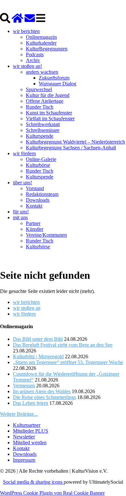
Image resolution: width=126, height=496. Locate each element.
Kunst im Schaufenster (49, 112)
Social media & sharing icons (33, 482)
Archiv (33, 60)
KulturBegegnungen (47, 48)
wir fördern (24, 153)
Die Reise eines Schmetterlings (44, 397)
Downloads (37, 200)
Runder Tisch (39, 107)
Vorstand (35, 188)
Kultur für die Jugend (47, 95)
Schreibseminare (42, 130)
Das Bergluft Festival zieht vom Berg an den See (62, 345)
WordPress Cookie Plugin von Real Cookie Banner (52, 493)
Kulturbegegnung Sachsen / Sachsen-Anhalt (71, 147)
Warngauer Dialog (57, 83)
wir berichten (26, 31)
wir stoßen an (26, 308)
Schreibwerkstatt (43, 124)
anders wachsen (42, 72)
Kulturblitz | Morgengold (38, 356)
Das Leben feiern (30, 403)
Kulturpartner (26, 425)
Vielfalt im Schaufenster (50, 118)
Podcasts (35, 54)
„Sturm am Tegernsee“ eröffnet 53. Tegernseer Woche (68, 362)
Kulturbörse (38, 165)
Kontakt (34, 206)
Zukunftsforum (54, 78)
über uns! (22, 182)
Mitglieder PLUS (30, 431)
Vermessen (24, 385)
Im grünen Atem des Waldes (41, 391)
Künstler (34, 229)
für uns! (21, 211)
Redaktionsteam (42, 194)
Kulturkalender (41, 43)
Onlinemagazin (41, 37)
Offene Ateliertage (44, 101)
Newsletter (24, 436)
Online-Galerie (41, 159)
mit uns (20, 217)
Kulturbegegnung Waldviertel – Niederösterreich (75, 142)
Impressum (24, 460)
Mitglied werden (30, 442)
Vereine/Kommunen (46, 235)
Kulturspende (39, 136)
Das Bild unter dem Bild (38, 339)
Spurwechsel (39, 89)
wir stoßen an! (27, 66)
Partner (33, 223)
